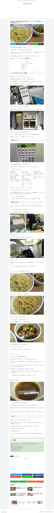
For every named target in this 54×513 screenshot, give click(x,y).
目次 (26, 61)
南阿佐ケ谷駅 (29, 443)
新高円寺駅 (24, 443)
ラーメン (20, 443)
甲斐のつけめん (24, 66)
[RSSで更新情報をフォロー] (35, 482)
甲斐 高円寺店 (15, 443)
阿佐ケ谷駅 (34, 443)
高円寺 (17, 456)
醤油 (15, 456)
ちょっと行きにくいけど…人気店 (27, 63)
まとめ (23, 67)
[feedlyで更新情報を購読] (18, 482)
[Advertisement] (27, 12)
